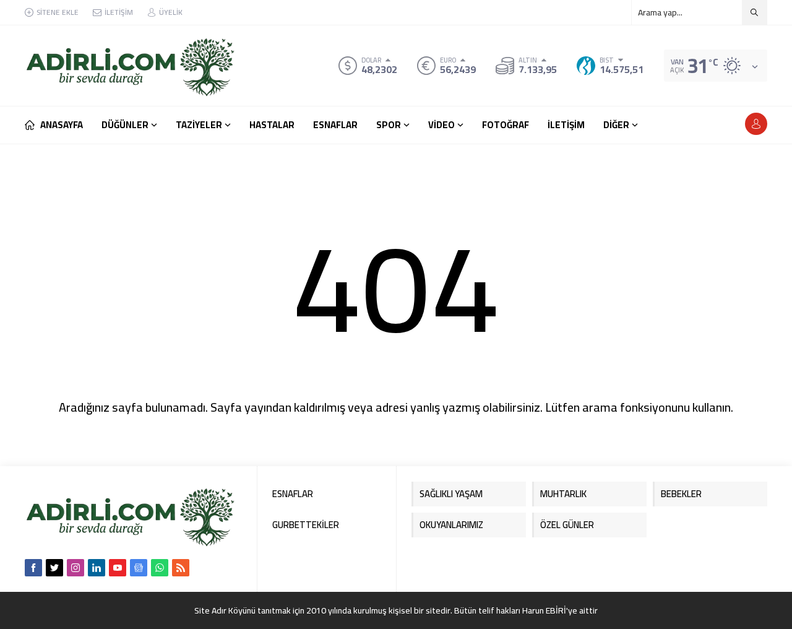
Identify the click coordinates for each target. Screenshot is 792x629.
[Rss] (180, 567)
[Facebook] (33, 567)
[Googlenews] (138, 567)
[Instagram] (75, 567)
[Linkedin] (96, 567)
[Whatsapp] (159, 567)
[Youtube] (117, 567)
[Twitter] (54, 567)
